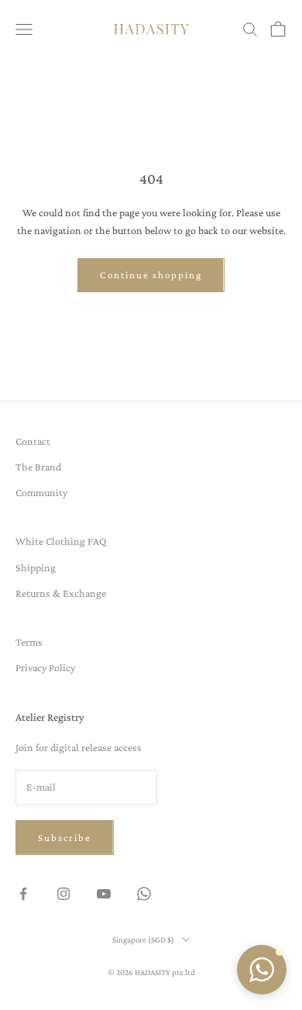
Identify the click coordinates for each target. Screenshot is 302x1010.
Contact (32, 441)
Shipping (35, 567)
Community (41, 492)
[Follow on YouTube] (104, 893)
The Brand (38, 466)
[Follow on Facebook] (23, 893)
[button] (262, 969)
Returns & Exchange (60, 593)
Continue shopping (150, 275)
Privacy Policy (45, 667)
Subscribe (64, 837)
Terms (29, 642)
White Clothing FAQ (60, 541)
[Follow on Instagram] (63, 893)
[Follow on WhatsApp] (144, 893)
